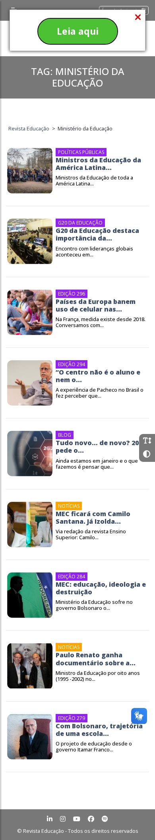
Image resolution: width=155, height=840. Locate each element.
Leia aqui (78, 31)
